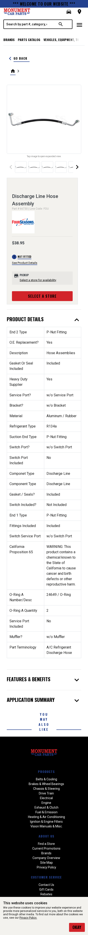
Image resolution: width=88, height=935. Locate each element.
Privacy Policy (46, 867)
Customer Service (46, 877)
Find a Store (46, 844)
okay (76, 927)
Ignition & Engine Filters (46, 821)
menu (79, 24)
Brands (9, 39)
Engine (46, 803)
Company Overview (46, 858)
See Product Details (24, 263)
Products (46, 771)
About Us (46, 836)
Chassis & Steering (46, 788)
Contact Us (46, 885)
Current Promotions (46, 848)
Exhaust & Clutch (46, 807)
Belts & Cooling (46, 779)
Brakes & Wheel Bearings (46, 784)
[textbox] (26, 24)
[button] (68, 12)
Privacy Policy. (28, 917)
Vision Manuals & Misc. (46, 826)
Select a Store (42, 296)
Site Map (46, 862)
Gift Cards (46, 889)
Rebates (46, 894)
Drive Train (46, 793)
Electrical (46, 798)
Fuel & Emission (46, 812)
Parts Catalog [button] (29, 39)
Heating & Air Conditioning (46, 817)
